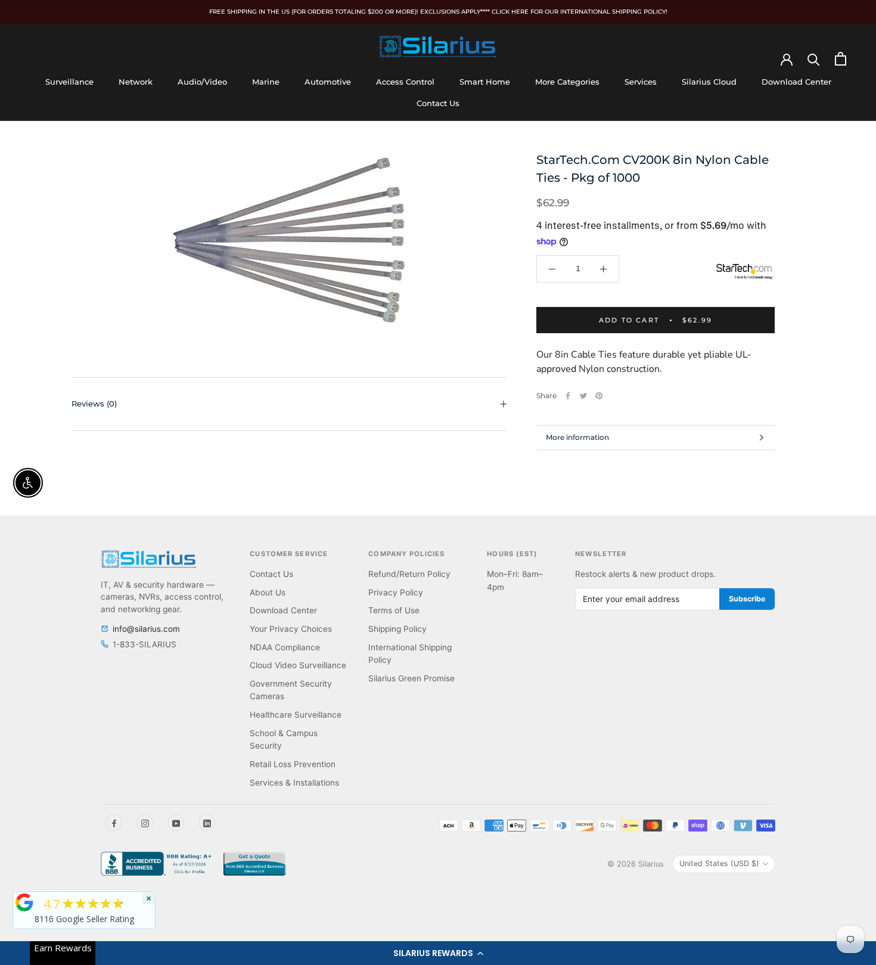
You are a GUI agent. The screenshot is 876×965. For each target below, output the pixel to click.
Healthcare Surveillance (295, 714)
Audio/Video (202, 81)
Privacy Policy (395, 592)
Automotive (328, 81)
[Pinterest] (598, 395)
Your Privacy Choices (291, 629)
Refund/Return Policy (409, 574)
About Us (267, 592)
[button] (438, 953)
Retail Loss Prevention (293, 764)
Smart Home (484, 81)
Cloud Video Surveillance (298, 665)
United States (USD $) (719, 863)
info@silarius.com (146, 629)
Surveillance (69, 81)
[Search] (813, 58)
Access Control (405, 81)
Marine (265, 81)
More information (577, 437)
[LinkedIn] (206, 822)
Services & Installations (294, 782)
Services (641, 81)
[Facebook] (567, 395)
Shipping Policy (397, 629)
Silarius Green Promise (411, 678)
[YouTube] (175, 822)
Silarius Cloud (709, 81)
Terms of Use (394, 610)
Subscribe (747, 598)
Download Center (796, 81)
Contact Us (438, 103)
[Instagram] (144, 822)
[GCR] (24, 902)
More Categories (567, 81)
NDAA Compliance (285, 647)
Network (136, 81)
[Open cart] (840, 59)
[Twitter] (583, 395)
